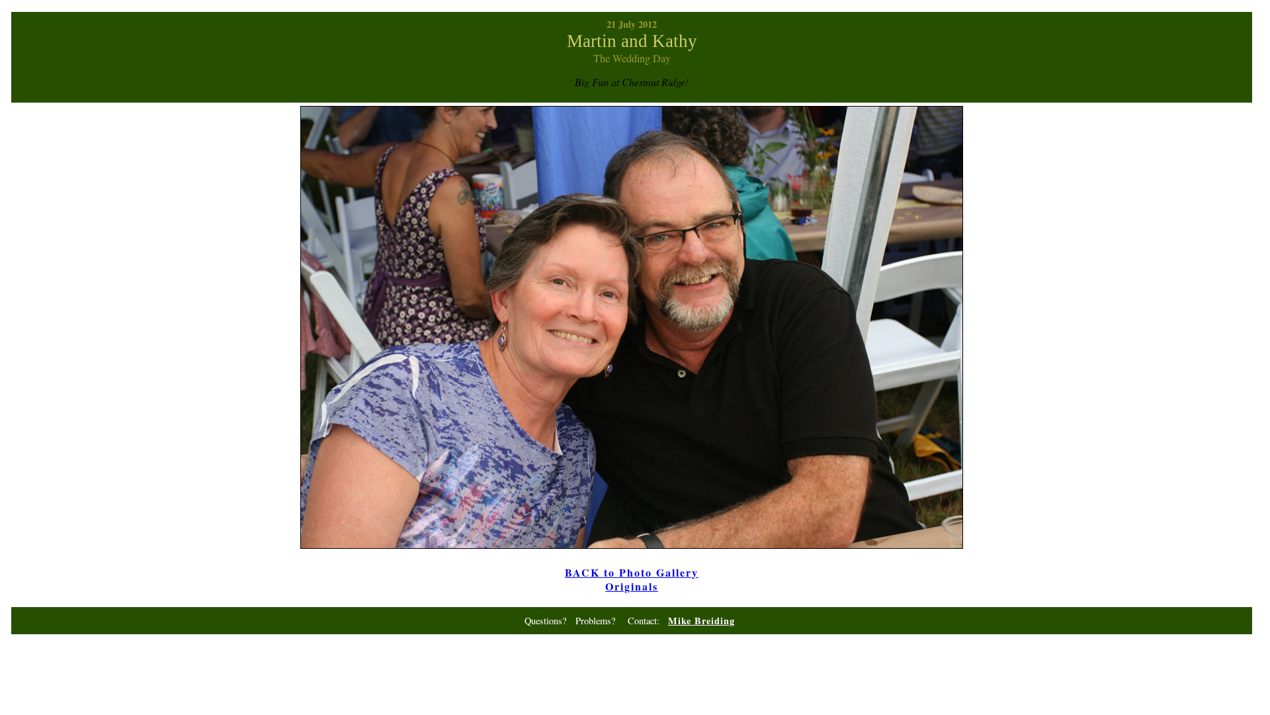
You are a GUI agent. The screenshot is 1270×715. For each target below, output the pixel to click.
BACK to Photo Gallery (631, 572)
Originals (631, 586)
